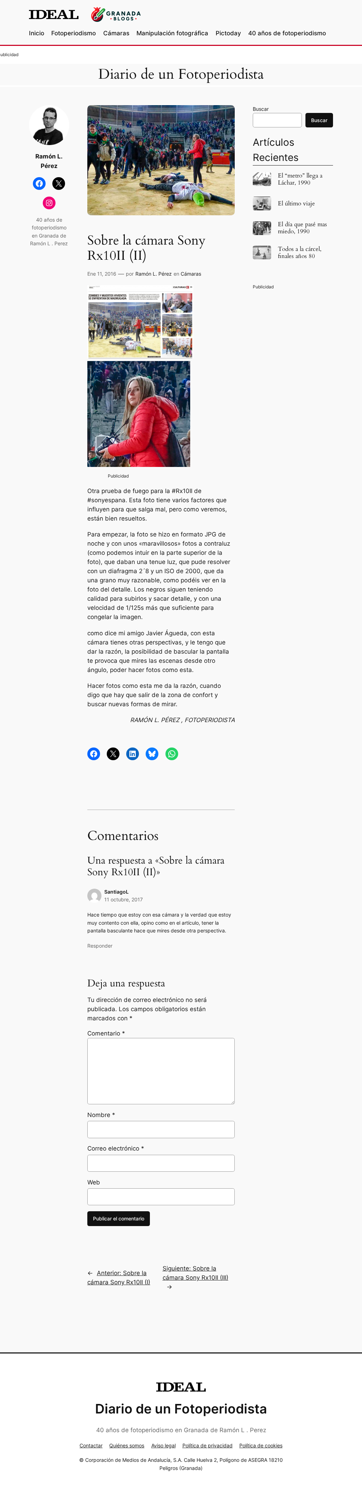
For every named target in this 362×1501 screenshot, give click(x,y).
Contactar (91, 1445)
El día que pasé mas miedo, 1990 (302, 228)
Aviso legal (163, 1445)
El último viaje (296, 203)
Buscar (261, 109)
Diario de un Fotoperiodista (181, 74)
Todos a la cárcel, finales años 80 (299, 253)
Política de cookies (260, 1445)
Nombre (101, 1114)
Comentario (106, 1033)
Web (93, 1182)
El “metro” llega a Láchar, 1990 (300, 179)
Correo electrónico (115, 1148)
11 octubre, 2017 (123, 899)
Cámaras (191, 274)
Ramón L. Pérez (153, 274)
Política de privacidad (207, 1445)
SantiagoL (116, 892)
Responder (99, 946)
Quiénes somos (126, 1445)
